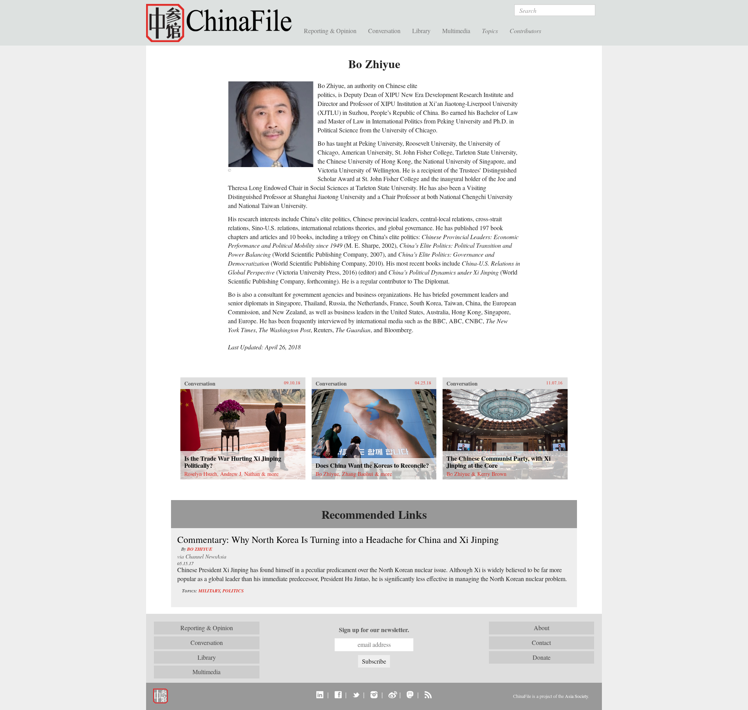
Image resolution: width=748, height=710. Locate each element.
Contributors (525, 30)
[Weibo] (392, 694)
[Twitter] (356, 694)
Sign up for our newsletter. (374, 629)
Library (421, 30)
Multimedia (456, 30)
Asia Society (576, 696)
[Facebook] (338, 694)
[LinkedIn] (320, 694)
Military (209, 590)
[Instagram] (374, 694)
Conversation (384, 30)
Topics (490, 30)
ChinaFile (222, 23)
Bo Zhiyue (199, 549)
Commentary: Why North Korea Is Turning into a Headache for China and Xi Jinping (338, 539)
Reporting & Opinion (330, 30)
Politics (233, 590)
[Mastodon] (410, 694)
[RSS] (428, 694)
